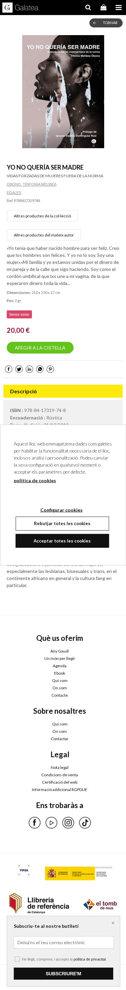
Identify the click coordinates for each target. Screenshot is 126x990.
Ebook (59, 673)
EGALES (14, 193)
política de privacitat (90, 959)
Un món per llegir (59, 658)
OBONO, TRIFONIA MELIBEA (31, 184)
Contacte (59, 695)
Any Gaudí (59, 651)
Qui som (60, 680)
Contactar (60, 738)
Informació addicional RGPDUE (59, 789)
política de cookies (35, 480)
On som (59, 687)
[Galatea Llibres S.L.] (20, 8)
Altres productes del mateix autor (44, 234)
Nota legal (60, 767)
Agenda (60, 665)
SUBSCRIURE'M (63, 973)
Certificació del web (59, 782)
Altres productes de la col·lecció (42, 215)
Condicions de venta (59, 774)
